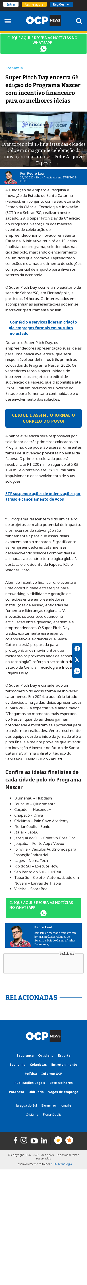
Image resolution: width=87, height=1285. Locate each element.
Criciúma (32, 1114)
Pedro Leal (36, 173)
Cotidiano (46, 1055)
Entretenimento (64, 1064)
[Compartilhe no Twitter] (77, 660)
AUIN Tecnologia (61, 1164)
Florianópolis (52, 1114)
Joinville (65, 1105)
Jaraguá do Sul (26, 1105)
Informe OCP (51, 1073)
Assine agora (34, 4)
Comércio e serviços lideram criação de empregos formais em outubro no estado (43, 328)
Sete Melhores (61, 1083)
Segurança (25, 1055)
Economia (17, 1064)
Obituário (36, 1092)
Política (31, 1073)
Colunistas (38, 1064)
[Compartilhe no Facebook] (77, 649)
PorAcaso (16, 1092)
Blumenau (48, 1105)
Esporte (64, 1055)
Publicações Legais (29, 1083)
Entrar (10, 4)
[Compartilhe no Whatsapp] (77, 671)
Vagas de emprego (63, 1092)
